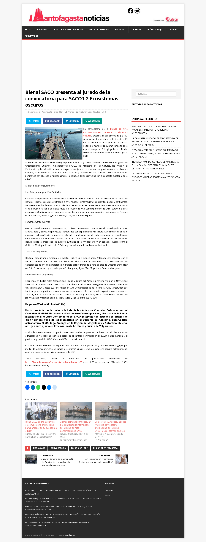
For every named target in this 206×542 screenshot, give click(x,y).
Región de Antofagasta (105, 448)
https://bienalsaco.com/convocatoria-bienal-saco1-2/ (53, 362)
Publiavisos (31, 35)
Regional (42, 29)
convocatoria (58, 448)
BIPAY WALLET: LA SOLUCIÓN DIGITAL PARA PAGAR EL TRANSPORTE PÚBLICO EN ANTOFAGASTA (154, 130)
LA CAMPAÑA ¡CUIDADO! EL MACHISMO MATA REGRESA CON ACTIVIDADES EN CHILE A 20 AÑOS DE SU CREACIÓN (155, 141)
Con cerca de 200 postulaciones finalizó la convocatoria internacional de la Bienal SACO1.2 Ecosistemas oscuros (110, 426)
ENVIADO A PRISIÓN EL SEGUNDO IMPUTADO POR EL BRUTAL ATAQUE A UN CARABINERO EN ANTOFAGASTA (156, 153)
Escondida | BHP (79, 448)
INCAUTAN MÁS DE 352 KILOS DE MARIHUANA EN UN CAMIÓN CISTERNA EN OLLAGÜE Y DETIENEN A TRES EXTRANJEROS (155, 165)
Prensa (71, 111)
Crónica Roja (154, 29)
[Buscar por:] (156, 94)
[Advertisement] (103, 66)
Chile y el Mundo (99, 29)
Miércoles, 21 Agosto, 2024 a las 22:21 (46, 111)
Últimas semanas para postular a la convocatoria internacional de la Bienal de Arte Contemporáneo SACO (75, 426)
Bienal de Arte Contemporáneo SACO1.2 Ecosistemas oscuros (105, 132)
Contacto (109, 490)
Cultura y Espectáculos (68, 29)
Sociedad (120, 29)
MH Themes (70, 535)
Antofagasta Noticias (147, 104)
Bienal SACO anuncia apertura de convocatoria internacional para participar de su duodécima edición (41, 426)
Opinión (136, 29)
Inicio (28, 29)
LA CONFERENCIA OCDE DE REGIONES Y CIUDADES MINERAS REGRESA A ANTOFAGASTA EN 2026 (156, 177)
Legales (172, 29)
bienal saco (39, 448)
